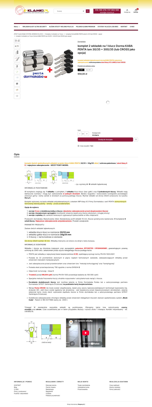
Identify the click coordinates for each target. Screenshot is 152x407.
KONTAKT (17, 385)
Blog (15, 387)
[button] (88, 11)
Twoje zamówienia (84, 385)
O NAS (16, 389)
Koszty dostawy (115, 387)
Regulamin (49, 391)
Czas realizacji (114, 385)
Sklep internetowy (75, 404)
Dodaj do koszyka (105, 139)
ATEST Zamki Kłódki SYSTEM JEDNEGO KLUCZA (28, 34)
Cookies (48, 393)
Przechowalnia (82, 389)
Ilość (79, 130)
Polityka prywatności (53, 395)
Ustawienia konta (83, 387)
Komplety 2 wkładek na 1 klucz (54, 34)
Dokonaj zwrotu (51, 385)
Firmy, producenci (20, 391)
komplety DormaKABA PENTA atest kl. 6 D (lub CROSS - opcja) (84, 34)
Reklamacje (50, 389)
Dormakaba (82, 41)
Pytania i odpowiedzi (21, 393)
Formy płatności (115, 389)
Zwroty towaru (51, 387)
